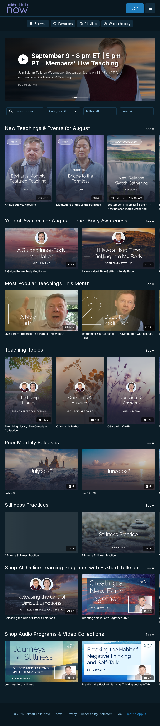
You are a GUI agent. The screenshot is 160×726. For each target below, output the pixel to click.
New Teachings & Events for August (47, 128)
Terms (58, 714)
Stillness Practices (27, 505)
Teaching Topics (24, 350)
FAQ (119, 714)
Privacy (72, 714)
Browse (40, 24)
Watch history (120, 24)
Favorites (65, 24)
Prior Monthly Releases (32, 443)
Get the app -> (136, 714)
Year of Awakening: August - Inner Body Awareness (66, 221)
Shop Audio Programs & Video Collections (54, 634)
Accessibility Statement (96, 714)
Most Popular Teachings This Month (47, 283)
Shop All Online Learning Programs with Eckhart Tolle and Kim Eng (75, 567)
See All (150, 129)
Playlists (90, 24)
